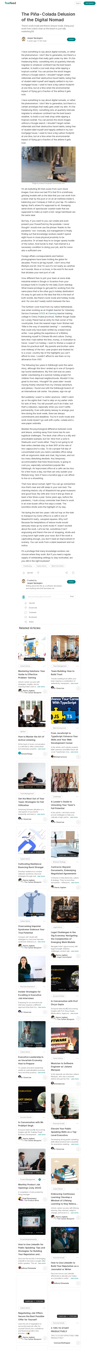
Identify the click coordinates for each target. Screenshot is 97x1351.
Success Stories (58, 996)
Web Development (59, 728)
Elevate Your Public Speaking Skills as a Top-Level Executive (64, 1131)
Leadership (57, 797)
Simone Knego (26, 754)
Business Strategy (59, 862)
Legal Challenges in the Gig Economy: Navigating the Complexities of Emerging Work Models (64, 937)
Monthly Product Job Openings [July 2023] (29, 1186)
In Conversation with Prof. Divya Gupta (64, 1003)
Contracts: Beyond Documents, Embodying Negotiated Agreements (63, 870)
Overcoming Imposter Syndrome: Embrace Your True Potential (31, 929)
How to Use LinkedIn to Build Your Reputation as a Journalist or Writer (65, 1266)
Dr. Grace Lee (59, 688)
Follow (71, 39)
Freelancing (27, 566)
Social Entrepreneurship (28, 1239)
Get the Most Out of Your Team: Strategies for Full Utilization (31, 801)
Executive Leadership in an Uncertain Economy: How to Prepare (30, 1060)
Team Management (60, 666)
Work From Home (57, 566)
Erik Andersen (59, 1084)
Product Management (27, 1179)
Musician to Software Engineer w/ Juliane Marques (62, 1066)
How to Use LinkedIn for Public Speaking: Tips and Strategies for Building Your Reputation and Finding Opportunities (31, 1249)
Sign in (78, 3)
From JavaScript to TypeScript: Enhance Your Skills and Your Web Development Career (64, 738)
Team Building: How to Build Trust (62, 673)
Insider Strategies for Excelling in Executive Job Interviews (29, 995)
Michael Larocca (60, 757)
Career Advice (41, 566)
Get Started (90, 3)
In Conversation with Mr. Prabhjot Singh (31, 1124)
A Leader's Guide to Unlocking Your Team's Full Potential (63, 804)
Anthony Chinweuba (61, 1283)
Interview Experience (27, 987)
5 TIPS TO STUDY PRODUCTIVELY (60, 1330)
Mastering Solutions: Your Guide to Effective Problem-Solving (31, 674)
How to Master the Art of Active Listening (31, 738)
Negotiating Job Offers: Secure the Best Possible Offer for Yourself (31, 1316)
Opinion (23, 731)
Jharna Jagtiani (60, 887)
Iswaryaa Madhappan (62, 1343)
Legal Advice (57, 927)
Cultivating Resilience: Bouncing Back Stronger (31, 865)
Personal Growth (58, 1123)
